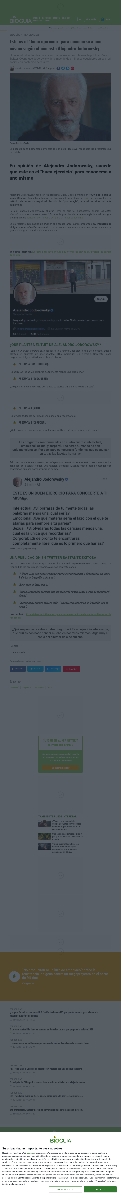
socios (30, 1153)
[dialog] (60, 1164)
